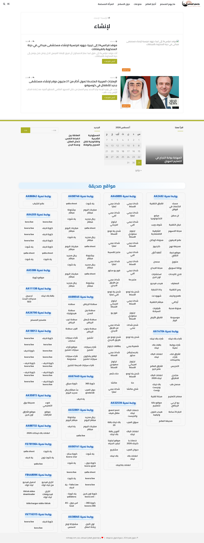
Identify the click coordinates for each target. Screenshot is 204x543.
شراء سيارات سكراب (71, 339)
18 (123, 151)
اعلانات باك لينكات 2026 (38, 433)
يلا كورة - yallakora (71, 495)
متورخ (175, 262)
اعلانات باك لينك (132, 457)
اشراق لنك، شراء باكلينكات (175, 357)
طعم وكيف (175, 296)
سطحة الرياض (90, 304)
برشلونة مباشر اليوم (71, 418)
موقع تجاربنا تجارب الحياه (114, 441)
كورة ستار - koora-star (71, 455)
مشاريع (114, 450)
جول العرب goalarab (90, 391)
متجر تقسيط (114, 252)
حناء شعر (114, 373)
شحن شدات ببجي (132, 326)
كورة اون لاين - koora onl (90, 495)
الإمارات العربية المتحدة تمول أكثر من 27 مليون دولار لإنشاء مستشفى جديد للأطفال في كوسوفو (73, 83)
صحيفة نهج (175, 246)
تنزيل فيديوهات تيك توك (47, 494)
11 (123, 145)
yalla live (80, 435)
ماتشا (114, 383)
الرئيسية (104, 18)
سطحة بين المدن (90, 311)
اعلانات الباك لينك (156, 355)
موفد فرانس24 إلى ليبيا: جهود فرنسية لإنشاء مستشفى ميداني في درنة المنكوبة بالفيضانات (72, 47)
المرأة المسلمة (106, 4)
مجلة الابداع (157, 268)
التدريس (175, 366)
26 (117, 157)
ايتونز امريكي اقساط (114, 304)
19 (117, 151)
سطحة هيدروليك (71, 311)
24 (128, 157)
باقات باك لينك (156, 346)
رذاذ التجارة (156, 289)
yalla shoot (71, 203)
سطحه (71, 304)
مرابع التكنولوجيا (156, 216)
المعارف (175, 283)
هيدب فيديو (156, 283)
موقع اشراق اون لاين (29, 413)
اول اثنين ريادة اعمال (90, 525)
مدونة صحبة (175, 308)
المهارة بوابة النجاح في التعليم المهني (168, 159)
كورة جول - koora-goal (90, 464)
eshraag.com (71, 537)
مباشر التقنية (156, 302)
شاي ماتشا (132, 389)
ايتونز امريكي (114, 223)
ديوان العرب (132, 450)
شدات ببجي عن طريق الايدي (114, 282)
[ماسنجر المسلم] (191, 4)
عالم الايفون (175, 240)
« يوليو (138, 170)
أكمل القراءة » (109, 61)
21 (106, 151)
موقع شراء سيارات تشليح (72, 348)
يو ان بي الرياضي (175, 404)
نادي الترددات (175, 274)
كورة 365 (90, 383)
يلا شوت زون (47, 457)
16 (133, 151)
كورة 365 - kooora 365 (90, 504)
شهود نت (156, 296)
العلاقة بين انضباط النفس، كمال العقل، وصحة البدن (72, 140)
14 (106, 145)
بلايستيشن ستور (132, 353)
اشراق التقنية (156, 203)
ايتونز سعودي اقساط (132, 234)
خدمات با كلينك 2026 (132, 441)
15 (139, 151)
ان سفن (175, 215)
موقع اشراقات (47, 413)
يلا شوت (90, 203)
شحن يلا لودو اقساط (114, 232)
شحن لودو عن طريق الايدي (114, 338)
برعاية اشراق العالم (94, 537)
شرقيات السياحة (157, 309)
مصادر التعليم (175, 396)
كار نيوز (156, 246)
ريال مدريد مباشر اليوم (90, 418)
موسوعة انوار (175, 318)
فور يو (114, 313)
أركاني (175, 302)
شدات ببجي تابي (114, 214)
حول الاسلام (124, 4)
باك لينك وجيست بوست (156, 387)
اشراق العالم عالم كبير (156, 367)
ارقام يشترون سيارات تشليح (90, 357)
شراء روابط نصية (175, 346)
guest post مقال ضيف (114, 411)
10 (128, 145)
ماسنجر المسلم (38, 320)
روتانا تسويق (175, 268)
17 (128, 151)
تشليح (90, 338)
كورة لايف (47, 228)
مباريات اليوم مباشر (90, 211)
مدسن (156, 262)
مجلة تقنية (156, 396)
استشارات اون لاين (157, 275)
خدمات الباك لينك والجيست (132, 413)
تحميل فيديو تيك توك (29, 483)
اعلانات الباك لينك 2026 (156, 376)
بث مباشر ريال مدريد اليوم (71, 391)
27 (112, 157)
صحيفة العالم (165, 421)
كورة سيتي (71, 383)
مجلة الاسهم (175, 231)
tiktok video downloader (29, 492)
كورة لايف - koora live (47, 364)
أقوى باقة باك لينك (114, 432)
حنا (132, 383)
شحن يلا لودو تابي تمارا (114, 293)
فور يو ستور (114, 270)
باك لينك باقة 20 (114, 423)
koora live (71, 472)
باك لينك (114, 456)
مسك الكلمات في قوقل (175, 206)
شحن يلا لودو (132, 337)
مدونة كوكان (156, 240)
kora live (29, 222)
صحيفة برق (29, 403)
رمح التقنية (175, 289)
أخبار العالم (150, 4)
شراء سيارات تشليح (90, 348)
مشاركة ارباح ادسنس (71, 525)
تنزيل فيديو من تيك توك (47, 483)
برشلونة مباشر (71, 211)
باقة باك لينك (47, 296)
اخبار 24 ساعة (175, 412)
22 (139, 157)
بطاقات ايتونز (114, 346)
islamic (112, 41)
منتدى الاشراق (175, 376)
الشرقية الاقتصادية (156, 232)
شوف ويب (156, 225)
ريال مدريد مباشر (90, 220)
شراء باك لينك (175, 338)
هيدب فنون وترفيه (156, 413)
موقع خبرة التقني (175, 254)
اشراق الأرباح (156, 317)
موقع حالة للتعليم (156, 404)
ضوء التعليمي (47, 404)
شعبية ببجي (132, 346)
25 (123, 157)
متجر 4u (132, 279)
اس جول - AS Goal (71, 504)
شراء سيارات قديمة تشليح (81, 365)
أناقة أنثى (156, 252)
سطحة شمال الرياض (90, 320)
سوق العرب (132, 422)
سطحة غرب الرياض (71, 320)
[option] (164, 149)
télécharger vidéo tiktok (38, 503)
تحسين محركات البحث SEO (29, 299)
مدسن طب (175, 384)
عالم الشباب (38, 203)
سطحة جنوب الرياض (90, 330)
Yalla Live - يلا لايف (71, 486)
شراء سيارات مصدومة (71, 357)
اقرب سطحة (72, 329)
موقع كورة (38, 277)
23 (133, 157)
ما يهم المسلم (167, 4)
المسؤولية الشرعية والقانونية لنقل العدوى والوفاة (91, 140)
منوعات (138, 4)
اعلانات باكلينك (123, 465)
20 (112, 151)
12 (117, 145)
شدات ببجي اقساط (132, 204)
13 (112, 145)
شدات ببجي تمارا (114, 204)
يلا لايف (81, 399)
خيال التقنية (175, 225)
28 (106, 157)
